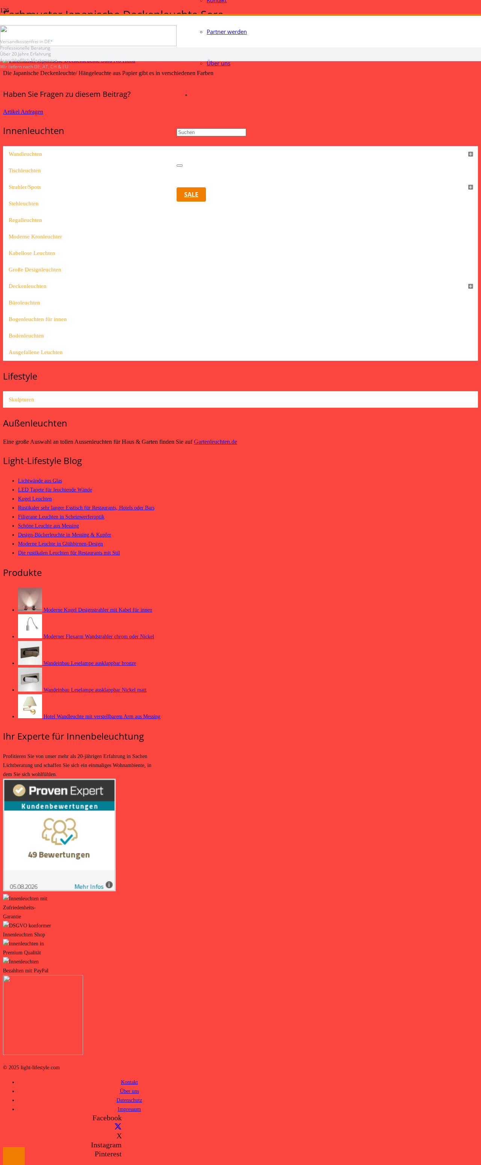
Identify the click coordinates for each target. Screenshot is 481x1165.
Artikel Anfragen (23, 112)
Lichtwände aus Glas (40, 481)
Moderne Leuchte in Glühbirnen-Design (60, 544)
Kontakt (129, 1082)
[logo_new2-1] (88, 44)
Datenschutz (129, 1100)
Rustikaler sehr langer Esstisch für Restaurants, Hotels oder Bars (86, 508)
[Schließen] (180, 165)
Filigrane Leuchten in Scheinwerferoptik (61, 517)
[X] (118, 1127)
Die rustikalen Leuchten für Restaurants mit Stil (69, 553)
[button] (14, 1156)
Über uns (129, 1091)
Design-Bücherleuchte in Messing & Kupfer (64, 535)
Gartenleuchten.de (215, 442)
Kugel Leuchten (35, 499)
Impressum (129, 1109)
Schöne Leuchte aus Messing (48, 526)
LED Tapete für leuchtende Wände (55, 490)
